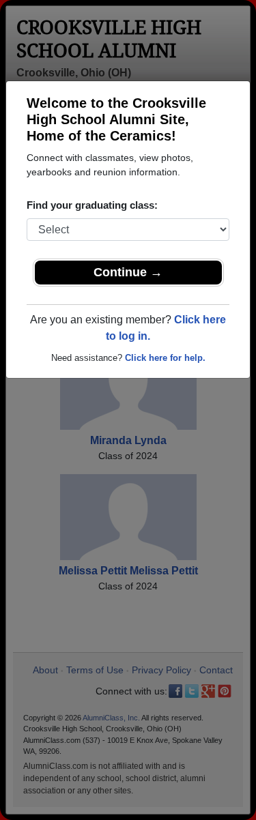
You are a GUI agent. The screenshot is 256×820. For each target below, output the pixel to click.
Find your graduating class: (92, 205)
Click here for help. (165, 358)
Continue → (128, 272)
